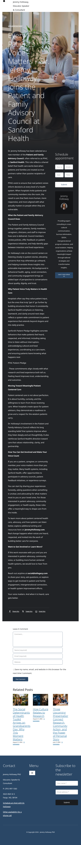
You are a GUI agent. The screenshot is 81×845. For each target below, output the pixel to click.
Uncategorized (15, 25)
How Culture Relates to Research (40, 712)
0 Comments (18, 743)
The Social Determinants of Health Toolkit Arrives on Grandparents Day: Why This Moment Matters (21, 724)
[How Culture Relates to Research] (40, 700)
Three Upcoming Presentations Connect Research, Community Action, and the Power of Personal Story (61, 724)
